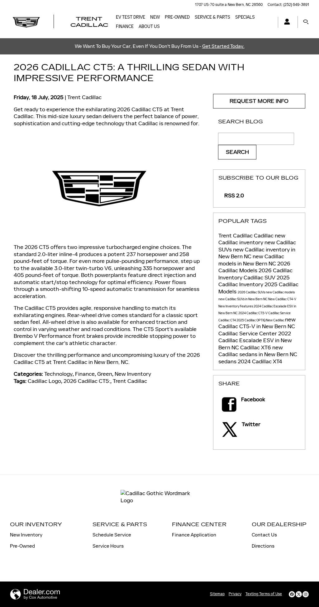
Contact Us (264, 535)
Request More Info (259, 101)
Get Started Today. (223, 46)
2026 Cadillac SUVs (252, 292)
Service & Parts (212, 17)
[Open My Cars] (285, 22)
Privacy (235, 594)
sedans (228, 361)
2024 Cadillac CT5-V (253, 313)
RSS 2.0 (233, 195)
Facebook (253, 399)
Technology (58, 373)
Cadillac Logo (44, 381)
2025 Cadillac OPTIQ (251, 320)
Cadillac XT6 (256, 347)
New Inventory (133, 373)
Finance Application (194, 535)
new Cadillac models (280, 292)
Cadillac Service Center (248, 333)
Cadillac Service (279, 313)
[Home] (26, 22)
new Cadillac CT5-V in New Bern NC (257, 323)
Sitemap (217, 594)
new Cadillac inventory (251, 239)
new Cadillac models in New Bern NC (251, 260)
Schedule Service (112, 535)
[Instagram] (305, 594)
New (155, 17)
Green (104, 373)
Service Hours (108, 546)
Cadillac (264, 235)
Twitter (251, 424)
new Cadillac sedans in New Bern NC (257, 351)
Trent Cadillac (84, 97)
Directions (263, 546)
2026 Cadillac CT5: (87, 381)
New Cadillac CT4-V (282, 299)
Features (247, 306)
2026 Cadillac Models (254, 267)
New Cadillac (275, 320)
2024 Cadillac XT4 (260, 361)
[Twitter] (299, 594)
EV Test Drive (130, 17)
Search (237, 152)
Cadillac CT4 (227, 320)
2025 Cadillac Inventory (254, 281)
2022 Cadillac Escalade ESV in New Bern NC (255, 340)
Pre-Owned (177, 17)
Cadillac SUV (260, 277)
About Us (149, 26)
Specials (245, 17)
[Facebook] (292, 594)
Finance (125, 26)
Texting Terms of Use (263, 594)
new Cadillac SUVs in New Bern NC (243, 299)
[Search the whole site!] (306, 22)
